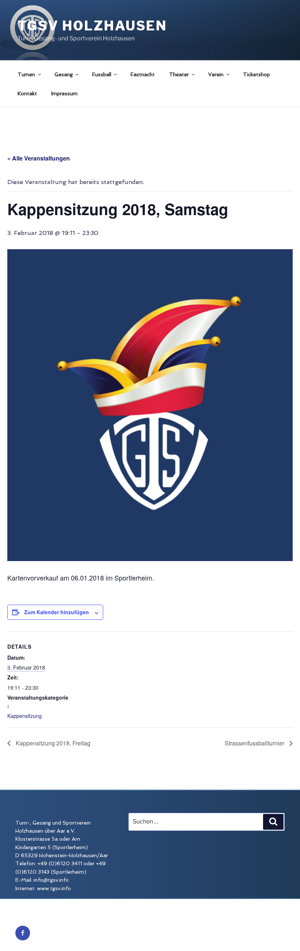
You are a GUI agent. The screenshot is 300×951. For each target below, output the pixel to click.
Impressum (64, 93)
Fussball (101, 74)
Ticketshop (256, 74)
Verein (216, 74)
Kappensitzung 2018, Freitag (52, 743)
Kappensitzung (24, 715)
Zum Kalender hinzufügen (56, 612)
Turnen (26, 74)
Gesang (64, 74)
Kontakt (27, 93)
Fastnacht (143, 74)
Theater (179, 74)
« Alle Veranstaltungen (38, 158)
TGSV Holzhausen (92, 26)
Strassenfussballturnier (255, 743)
